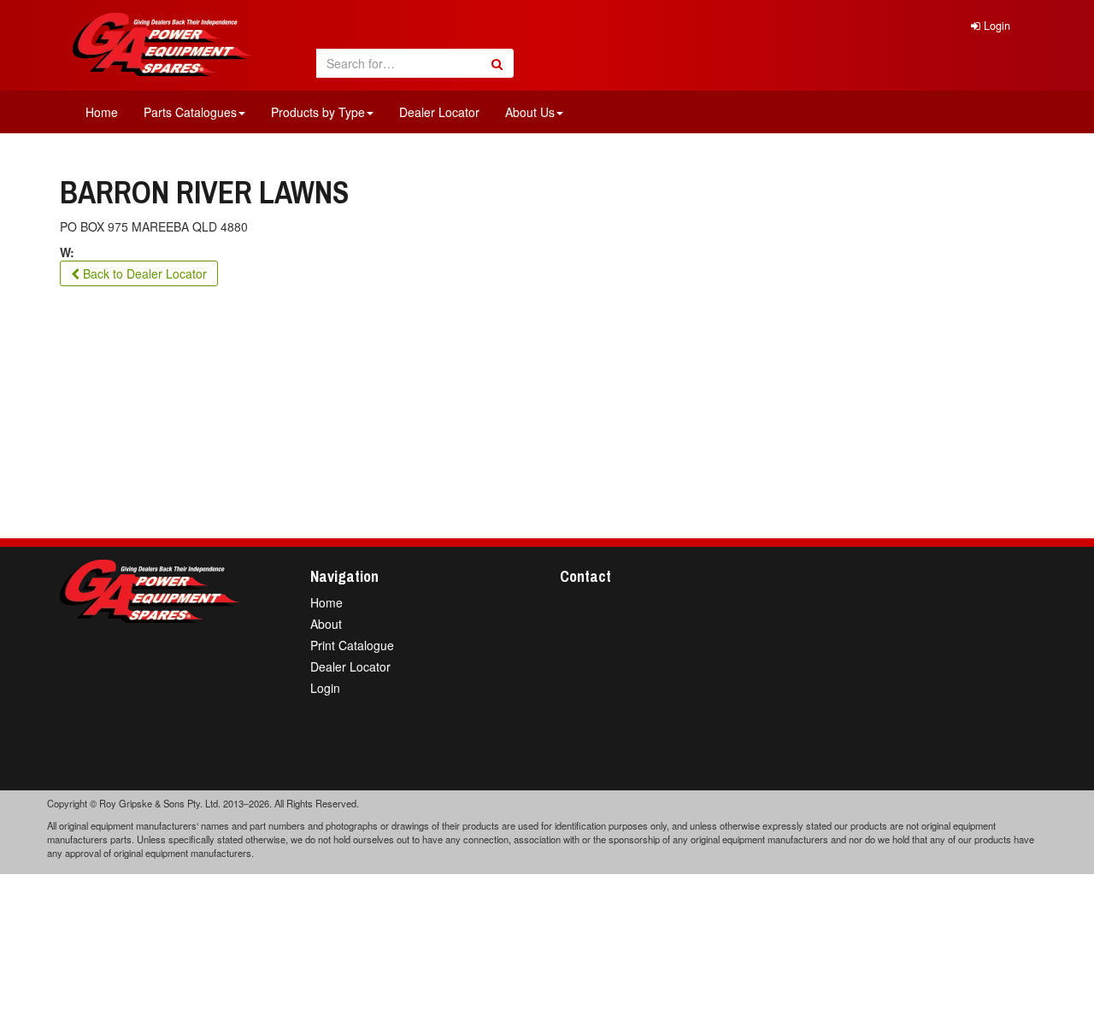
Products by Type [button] (318, 111)
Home (101, 111)
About (326, 623)
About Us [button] (530, 111)
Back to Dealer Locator (143, 273)
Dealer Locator (439, 111)
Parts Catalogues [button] (190, 111)
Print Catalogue (352, 645)
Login (995, 25)
